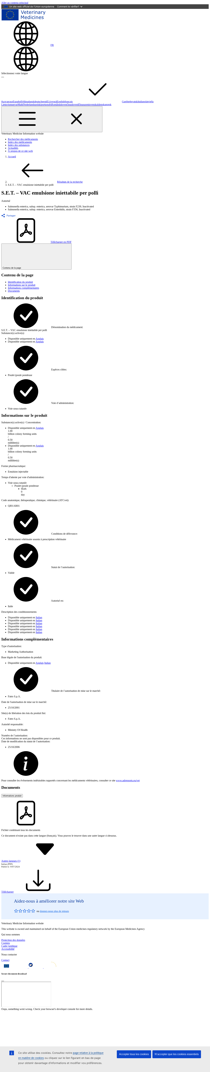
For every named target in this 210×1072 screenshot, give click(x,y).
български (7, 101)
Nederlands (29, 104)
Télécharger (7, 891)
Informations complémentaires (23, 288)
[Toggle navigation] (51, 119)
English (61, 101)
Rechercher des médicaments (23, 139)
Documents (14, 290)
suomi (86, 104)
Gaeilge (126, 101)
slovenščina (77, 104)
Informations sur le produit (21, 285)
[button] (9, 216)
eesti (44, 101)
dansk (31, 101)
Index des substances (19, 145)
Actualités (13, 148)
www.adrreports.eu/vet (128, 780)
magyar (14, 104)
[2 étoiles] (18, 911)
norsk (108, 104)
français (69, 101)
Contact (5, 960)
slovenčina (65, 104)
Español (17, 101)
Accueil (12, 156)
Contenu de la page (12, 268)
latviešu (150, 101)
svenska (93, 104)
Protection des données (13, 940)
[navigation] (14, 2)
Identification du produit (20, 282)
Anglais (40, 338)
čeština (24, 101)
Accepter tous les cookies (134, 1054)
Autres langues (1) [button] (10, 861)
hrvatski (134, 101)
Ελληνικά (52, 101)
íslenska (101, 104)
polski (38, 104)
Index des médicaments (20, 142)
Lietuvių (5, 104)
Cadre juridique (9, 946)
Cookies (5, 943)
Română (55, 104)
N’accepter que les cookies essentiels (177, 1054)
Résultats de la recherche (70, 181)
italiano (142, 101)
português (46, 104)
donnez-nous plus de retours (54, 911)
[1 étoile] (16, 911)
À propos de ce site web (20, 151)
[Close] (2, 981)
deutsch (38, 101)
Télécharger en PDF (61, 242)
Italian (39, 617)
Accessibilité (7, 949)
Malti (20, 104)
